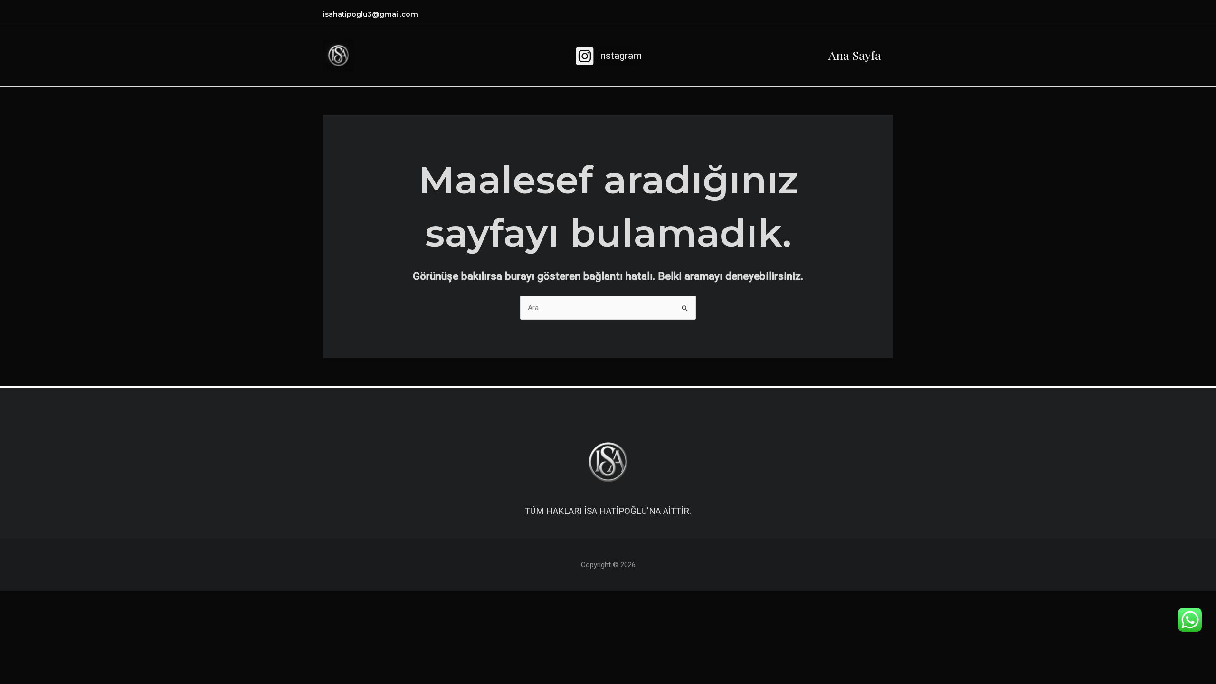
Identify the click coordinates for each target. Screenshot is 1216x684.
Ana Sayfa (854, 55)
